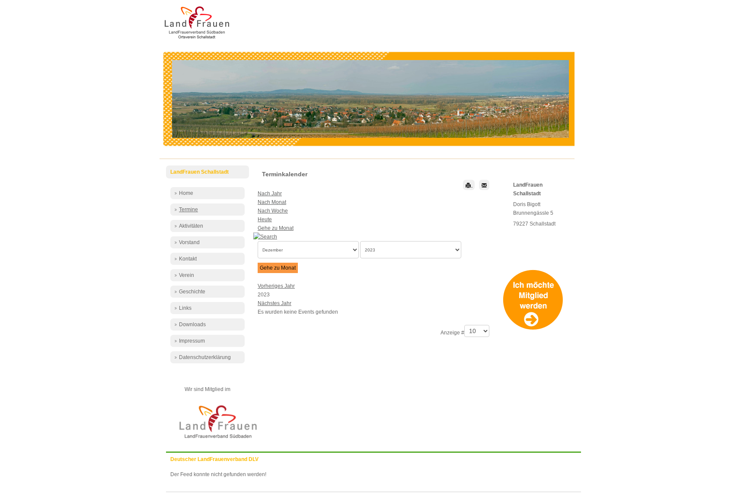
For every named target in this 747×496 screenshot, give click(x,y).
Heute (265, 219)
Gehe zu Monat (276, 228)
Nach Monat (272, 202)
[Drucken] (468, 185)
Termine (188, 210)
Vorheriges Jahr (276, 286)
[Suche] (267, 236)
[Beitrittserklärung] (535, 328)
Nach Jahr (270, 194)
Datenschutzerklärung (205, 357)
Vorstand (189, 242)
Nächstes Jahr (274, 303)
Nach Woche (273, 211)
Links (185, 308)
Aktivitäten (191, 226)
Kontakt (188, 259)
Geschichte (192, 292)
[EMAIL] (484, 185)
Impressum (192, 341)
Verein (186, 275)
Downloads (192, 324)
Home (186, 193)
